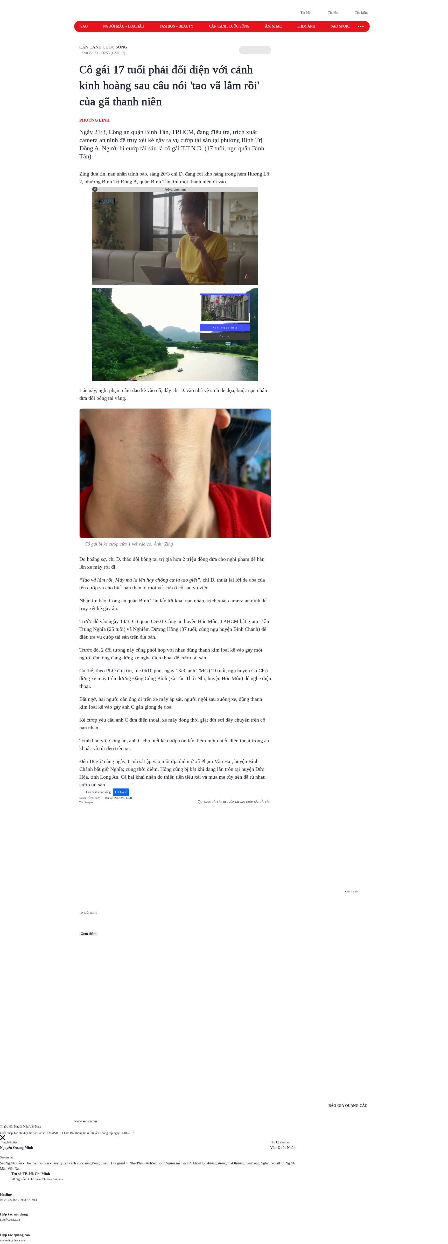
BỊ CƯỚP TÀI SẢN (234, 801)
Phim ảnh (306, 26)
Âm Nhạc (130, 1163)
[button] (255, 50)
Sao (84, 26)
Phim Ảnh (144, 1163)
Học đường (208, 1163)
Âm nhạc (273, 26)
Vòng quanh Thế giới (107, 1163)
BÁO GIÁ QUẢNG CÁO (348, 1106)
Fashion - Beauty (176, 26)
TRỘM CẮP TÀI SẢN (258, 801)
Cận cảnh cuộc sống (229, 26)
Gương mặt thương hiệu (234, 1163)
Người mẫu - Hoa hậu (123, 26)
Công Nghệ (260, 1163)
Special (273, 1163)
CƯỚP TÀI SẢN (213, 801)
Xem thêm (88, 934)
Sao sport (340, 26)
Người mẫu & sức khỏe (183, 1163)
